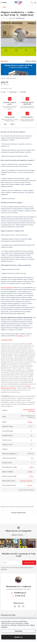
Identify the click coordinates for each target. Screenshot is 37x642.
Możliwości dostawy (30, 61)
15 (31, 440)
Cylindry (30, 472)
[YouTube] (23, 606)
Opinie (12, 124)
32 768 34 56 (20, 596)
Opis (5, 124)
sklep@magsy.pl (20, 593)
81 (31, 435)
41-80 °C (31, 467)
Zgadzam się (18, 637)
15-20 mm (29, 481)
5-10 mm (29, 485)
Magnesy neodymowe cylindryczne (29, 410)
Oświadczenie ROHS (6, 340)
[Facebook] (15, 606)
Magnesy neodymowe (7, 287)
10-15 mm (23, 481)
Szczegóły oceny (20, 18)
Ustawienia (18, 631)
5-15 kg (31, 476)
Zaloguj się (29, 563)
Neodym (30, 422)
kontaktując (21, 336)
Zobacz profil (17, 535)
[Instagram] (19, 606)
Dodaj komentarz (18, 513)
